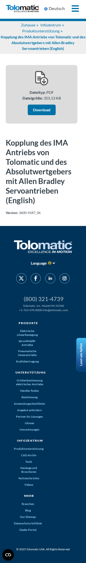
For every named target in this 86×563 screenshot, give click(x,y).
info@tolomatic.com (55, 310)
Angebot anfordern (29, 410)
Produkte (28, 323)
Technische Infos (28, 478)
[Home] (22, 9)
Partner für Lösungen (29, 416)
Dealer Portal (27, 530)
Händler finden (29, 390)
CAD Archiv (28, 455)
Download (41, 109)
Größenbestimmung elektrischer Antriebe (29, 382)
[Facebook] (36, 279)
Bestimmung (30, 397)
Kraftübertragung (27, 361)
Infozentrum (50, 25)
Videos (28, 484)
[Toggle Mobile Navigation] (72, 8)
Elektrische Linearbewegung (27, 333)
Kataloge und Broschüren (28, 470)
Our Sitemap (28, 517)
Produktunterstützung (40, 31)
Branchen (28, 504)
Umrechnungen (29, 429)
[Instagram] (64, 279)
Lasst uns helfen (81, 354)
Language (39, 263)
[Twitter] (21, 279)
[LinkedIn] (50, 279)
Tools (28, 461)
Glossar (29, 423)
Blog (28, 510)
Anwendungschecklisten (29, 403)
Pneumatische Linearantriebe (27, 353)
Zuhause (28, 25)
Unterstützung (31, 372)
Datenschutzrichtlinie (28, 523)
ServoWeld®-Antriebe (27, 343)
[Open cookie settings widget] (8, 555)
